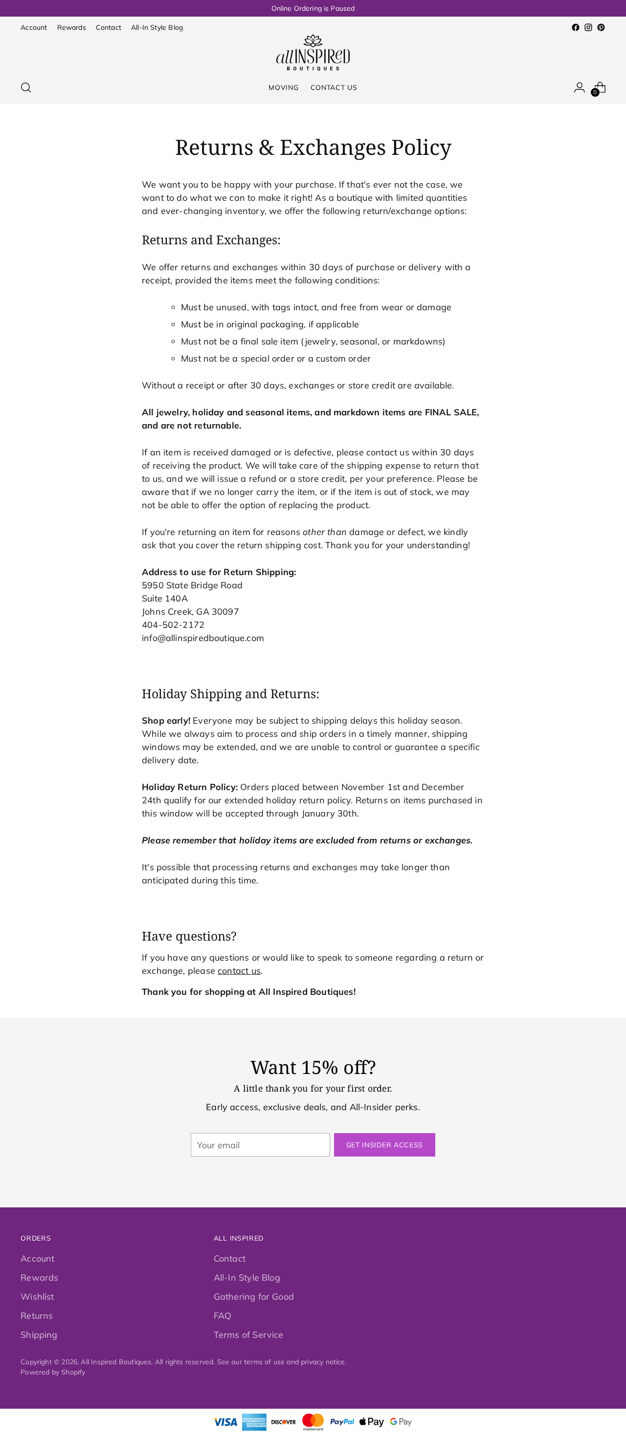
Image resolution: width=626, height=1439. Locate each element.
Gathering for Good (254, 1296)
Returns (37, 1315)
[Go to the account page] (579, 87)
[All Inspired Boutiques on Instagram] (588, 27)
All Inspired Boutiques (116, 1361)
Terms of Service (249, 1334)
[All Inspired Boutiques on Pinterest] (601, 27)
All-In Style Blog (247, 1277)
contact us (239, 970)
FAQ (223, 1315)
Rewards (39, 1277)
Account (37, 1258)
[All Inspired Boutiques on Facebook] (575, 27)
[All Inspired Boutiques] (313, 52)
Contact (230, 1258)
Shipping (39, 1334)
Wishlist (37, 1296)
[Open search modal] (26, 87)
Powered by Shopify (53, 1372)
